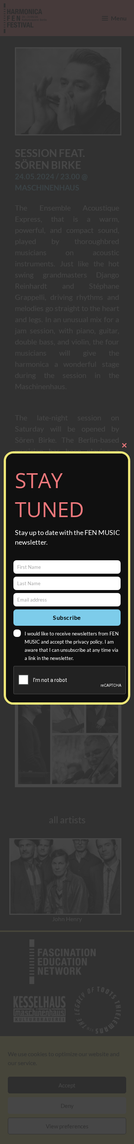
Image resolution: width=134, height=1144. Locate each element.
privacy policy (87, 642)
